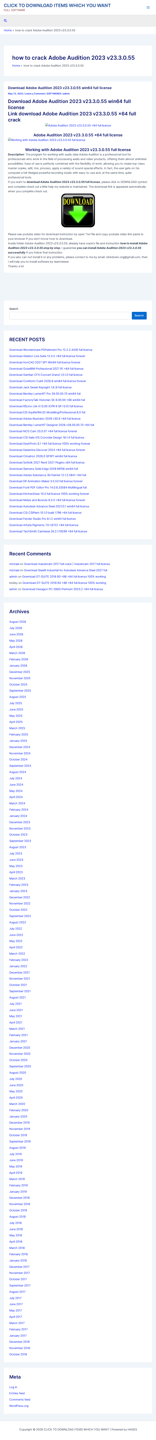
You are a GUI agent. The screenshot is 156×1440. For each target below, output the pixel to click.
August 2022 (17, 922)
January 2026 (18, 665)
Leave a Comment (35, 93)
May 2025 (15, 716)
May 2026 (15, 640)
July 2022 (15, 928)
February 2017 (18, 1329)
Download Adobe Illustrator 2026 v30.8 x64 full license (44, 418)
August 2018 (17, 1216)
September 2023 (20, 841)
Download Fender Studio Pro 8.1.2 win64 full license (42, 518)
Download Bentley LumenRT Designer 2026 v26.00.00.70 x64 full (51, 425)
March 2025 (17, 728)
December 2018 (19, 1197)
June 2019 (16, 1160)
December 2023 (19, 822)
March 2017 (17, 1323)
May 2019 (15, 1166)
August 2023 (17, 847)
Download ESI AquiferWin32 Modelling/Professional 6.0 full (47, 412)
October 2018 (18, 1210)
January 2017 (18, 1335)
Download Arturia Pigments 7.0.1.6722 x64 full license (43, 525)
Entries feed (17, 1393)
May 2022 (15, 941)
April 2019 (15, 1173)
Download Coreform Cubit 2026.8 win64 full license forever (47, 381)
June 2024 (16, 784)
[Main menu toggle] (148, 7)
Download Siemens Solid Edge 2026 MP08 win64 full (43, 469)
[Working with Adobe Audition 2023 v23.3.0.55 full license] (46, 140)
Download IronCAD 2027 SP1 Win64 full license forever (44, 362)
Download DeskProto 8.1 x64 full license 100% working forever (49, 443)
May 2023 (15, 866)
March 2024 (17, 803)
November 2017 (19, 1273)
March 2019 (17, 1179)
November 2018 (19, 1204)
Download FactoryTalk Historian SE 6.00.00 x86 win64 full (47, 400)
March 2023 (17, 878)
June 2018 (16, 1229)
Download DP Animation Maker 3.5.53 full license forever (46, 481)
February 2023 (18, 885)
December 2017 (19, 1267)
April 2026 (16, 647)
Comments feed (19, 1399)
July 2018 (15, 1223)
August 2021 (17, 997)
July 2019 (15, 1154)
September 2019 (20, 1141)
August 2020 (17, 1072)
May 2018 (15, 1235)
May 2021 (15, 1016)
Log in (13, 1387)
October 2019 (18, 1135)
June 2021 (16, 1010)
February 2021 (18, 1035)
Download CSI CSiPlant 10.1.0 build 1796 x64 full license (45, 512)
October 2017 (18, 1279)
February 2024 (18, 809)
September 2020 (20, 1066)
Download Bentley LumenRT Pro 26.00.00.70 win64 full (44, 393)
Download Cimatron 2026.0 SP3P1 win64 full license (43, 456)
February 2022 (18, 960)
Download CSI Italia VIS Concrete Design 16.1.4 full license (46, 437)
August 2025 (17, 697)
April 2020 (16, 1097)
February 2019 (18, 1185)
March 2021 (17, 1029)
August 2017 (17, 1292)
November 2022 (19, 903)
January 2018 (18, 1260)
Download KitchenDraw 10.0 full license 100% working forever (49, 494)
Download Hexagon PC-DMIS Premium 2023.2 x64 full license (62, 589)
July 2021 (15, 1004)
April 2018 (15, 1241)
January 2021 (18, 1041)
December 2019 (19, 1122)
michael (14, 564)
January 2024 (18, 816)
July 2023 (15, 853)
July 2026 (15, 628)
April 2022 (16, 947)
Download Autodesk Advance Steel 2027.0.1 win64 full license (49, 506)
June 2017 (16, 1304)
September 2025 (20, 690)
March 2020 (17, 1104)
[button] (5, 20)
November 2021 (19, 978)
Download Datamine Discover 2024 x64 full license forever (47, 450)
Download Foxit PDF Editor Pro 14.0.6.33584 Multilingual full (48, 487)
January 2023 (18, 891)
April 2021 (15, 1022)
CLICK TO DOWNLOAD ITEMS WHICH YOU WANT (57, 5)
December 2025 (19, 672)
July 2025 (15, 703)
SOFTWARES (54, 93)
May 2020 (15, 1091)
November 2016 (19, 1348)
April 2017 (15, 1317)
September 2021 (20, 991)
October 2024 (18, 759)
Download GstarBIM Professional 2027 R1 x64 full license (46, 368)
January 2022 (18, 966)
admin (13, 576)
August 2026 (17, 621)
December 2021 (19, 972)
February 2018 (18, 1254)
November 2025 (19, 678)
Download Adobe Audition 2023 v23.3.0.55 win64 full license (60, 88)
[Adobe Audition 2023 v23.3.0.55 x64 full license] (78, 125)
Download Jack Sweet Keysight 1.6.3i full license (40, 387)
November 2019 (19, 1129)
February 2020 (18, 1110)
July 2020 (15, 1079)
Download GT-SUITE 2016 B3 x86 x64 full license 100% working (64, 576)
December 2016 (19, 1341)
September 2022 (20, 916)
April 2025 (16, 722)
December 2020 (19, 1047)
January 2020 (18, 1116)
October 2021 (18, 985)
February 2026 (18, 659)
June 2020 (16, 1085)
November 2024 (19, 753)
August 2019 (17, 1148)
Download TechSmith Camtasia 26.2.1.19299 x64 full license (48, 531)
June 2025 (16, 709)
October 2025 (18, 684)
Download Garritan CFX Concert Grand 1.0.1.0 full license (45, 374)
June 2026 (16, 634)
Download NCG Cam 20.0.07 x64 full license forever (43, 431)
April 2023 (16, 872)
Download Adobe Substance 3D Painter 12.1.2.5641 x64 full (47, 475)
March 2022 (17, 953)
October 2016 (18, 1354)
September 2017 (19, 1285)
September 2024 (20, 765)
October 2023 (18, 834)
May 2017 (15, 1310)
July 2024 (15, 778)
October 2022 (18, 909)
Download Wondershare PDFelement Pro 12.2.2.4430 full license (50, 350)
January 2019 (18, 1191)
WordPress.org (19, 1406)
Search (13, 308)
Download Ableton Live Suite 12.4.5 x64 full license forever (47, 356)
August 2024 (17, 772)
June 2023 (16, 860)
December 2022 (19, 897)
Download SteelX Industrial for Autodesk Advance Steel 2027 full (65, 570)
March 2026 (17, 653)
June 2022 (16, 935)
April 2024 (16, 797)
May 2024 (15, 791)
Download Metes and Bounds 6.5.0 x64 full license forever (47, 500)
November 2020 (19, 1053)
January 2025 (18, 741)
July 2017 (15, 1298)
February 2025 (18, 734)
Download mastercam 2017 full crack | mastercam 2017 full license (67, 564)
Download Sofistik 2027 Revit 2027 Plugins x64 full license (46, 462)
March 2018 (17, 1248)
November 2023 (19, 828)
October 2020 (18, 1060)
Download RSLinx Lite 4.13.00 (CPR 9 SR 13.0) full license (46, 406)
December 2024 (19, 747)
